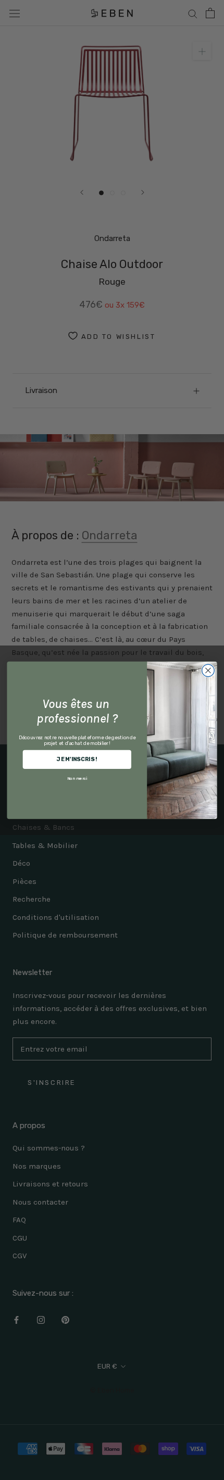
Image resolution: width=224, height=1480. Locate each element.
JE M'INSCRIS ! (77, 758)
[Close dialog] (208, 670)
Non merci (77, 778)
